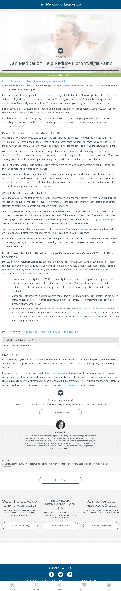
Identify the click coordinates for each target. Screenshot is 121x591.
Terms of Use (81, 580)
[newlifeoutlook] (60, 4)
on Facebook (59, 446)
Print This (60, 479)
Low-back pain (19, 279)
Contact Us (38, 580)
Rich (60, 432)
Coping (61, 57)
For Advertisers (66, 580)
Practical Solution (55, 75)
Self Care (69, 75)
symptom (85, 312)
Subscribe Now (60, 412)
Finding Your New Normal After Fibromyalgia (50, 331)
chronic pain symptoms (56, 372)
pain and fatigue (106, 219)
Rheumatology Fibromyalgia (18, 345)
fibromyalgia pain (71, 384)
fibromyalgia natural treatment (91, 308)
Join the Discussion (101, 525)
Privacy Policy (51, 580)
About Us (27, 580)
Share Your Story (20, 525)
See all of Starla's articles (60, 448)
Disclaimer (93, 580)
